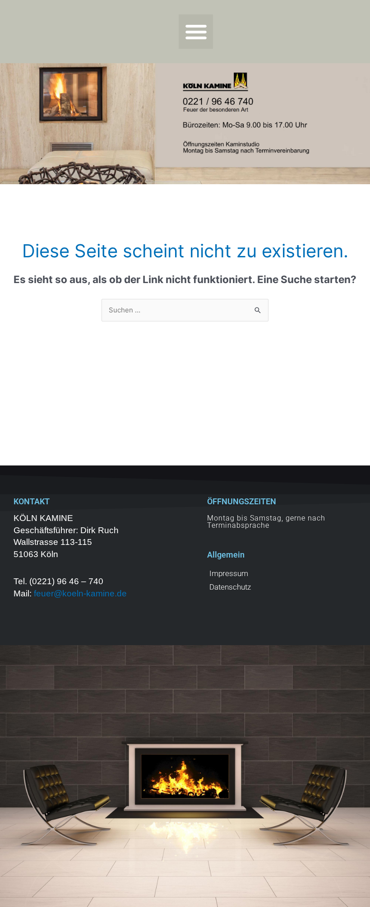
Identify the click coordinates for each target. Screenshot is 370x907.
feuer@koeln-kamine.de (80, 593)
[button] (196, 31)
